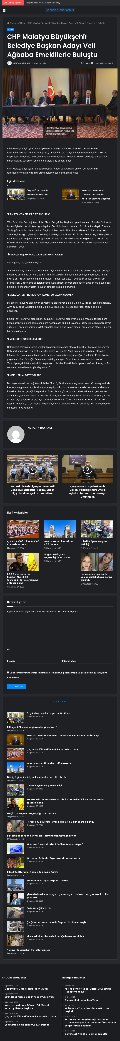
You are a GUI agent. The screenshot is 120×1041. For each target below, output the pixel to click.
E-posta (12, 661)
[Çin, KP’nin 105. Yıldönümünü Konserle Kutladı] (23, 529)
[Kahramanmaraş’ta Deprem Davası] (15, 885)
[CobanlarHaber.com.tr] (60, 10)
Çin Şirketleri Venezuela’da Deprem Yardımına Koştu (57, 922)
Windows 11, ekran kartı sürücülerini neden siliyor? (55, 844)
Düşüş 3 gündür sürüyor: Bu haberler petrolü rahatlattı (38, 777)
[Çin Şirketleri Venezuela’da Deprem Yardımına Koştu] (15, 926)
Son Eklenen (60, 701)
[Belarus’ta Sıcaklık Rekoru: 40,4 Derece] (60, 529)
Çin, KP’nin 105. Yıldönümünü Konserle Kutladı (23, 543)
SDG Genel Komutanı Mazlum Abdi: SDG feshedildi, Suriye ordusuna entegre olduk (22, 578)
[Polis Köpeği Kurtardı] (15, 912)
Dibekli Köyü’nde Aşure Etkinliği (94, 543)
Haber (23, 23)
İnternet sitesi (69, 661)
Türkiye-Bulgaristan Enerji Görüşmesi (28, 950)
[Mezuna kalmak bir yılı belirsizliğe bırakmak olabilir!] (15, 940)
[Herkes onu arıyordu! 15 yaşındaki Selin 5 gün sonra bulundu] (97, 562)
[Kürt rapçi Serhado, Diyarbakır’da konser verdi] (15, 862)
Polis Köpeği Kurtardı (39, 908)
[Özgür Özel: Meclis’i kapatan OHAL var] (16, 194)
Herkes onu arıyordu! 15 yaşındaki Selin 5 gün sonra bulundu (96, 577)
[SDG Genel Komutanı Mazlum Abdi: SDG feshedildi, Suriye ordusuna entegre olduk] (23, 562)
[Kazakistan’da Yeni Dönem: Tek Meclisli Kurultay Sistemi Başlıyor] (70, 194)
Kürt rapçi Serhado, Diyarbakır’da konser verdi (53, 858)
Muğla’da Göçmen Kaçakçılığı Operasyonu (57, 556)
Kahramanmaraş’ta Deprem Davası (47, 880)
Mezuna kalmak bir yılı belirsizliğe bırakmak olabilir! (56, 936)
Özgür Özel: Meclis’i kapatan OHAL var (48, 713)
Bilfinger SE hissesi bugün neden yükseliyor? (32, 727)
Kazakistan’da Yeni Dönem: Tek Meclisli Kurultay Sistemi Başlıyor (57, 2)
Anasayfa (14, 23)
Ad (9, 649)
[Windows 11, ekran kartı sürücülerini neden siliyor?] (15, 848)
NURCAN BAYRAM (21, 63)
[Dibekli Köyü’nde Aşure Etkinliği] (97, 529)
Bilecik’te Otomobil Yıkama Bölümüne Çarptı (32, 872)
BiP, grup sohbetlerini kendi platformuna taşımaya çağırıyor (41, 835)
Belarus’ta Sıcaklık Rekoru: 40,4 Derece (59, 543)
